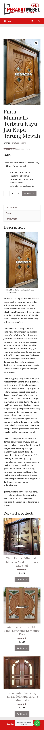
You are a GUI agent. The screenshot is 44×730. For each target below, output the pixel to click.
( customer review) (22, 149)
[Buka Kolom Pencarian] (39, 21)
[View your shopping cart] (32, 21)
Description (11, 207)
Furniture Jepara (18, 142)
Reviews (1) (11, 218)
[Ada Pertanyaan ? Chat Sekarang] (37, 723)
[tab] (22, 207)
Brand (8, 213)
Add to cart (29, 193)
